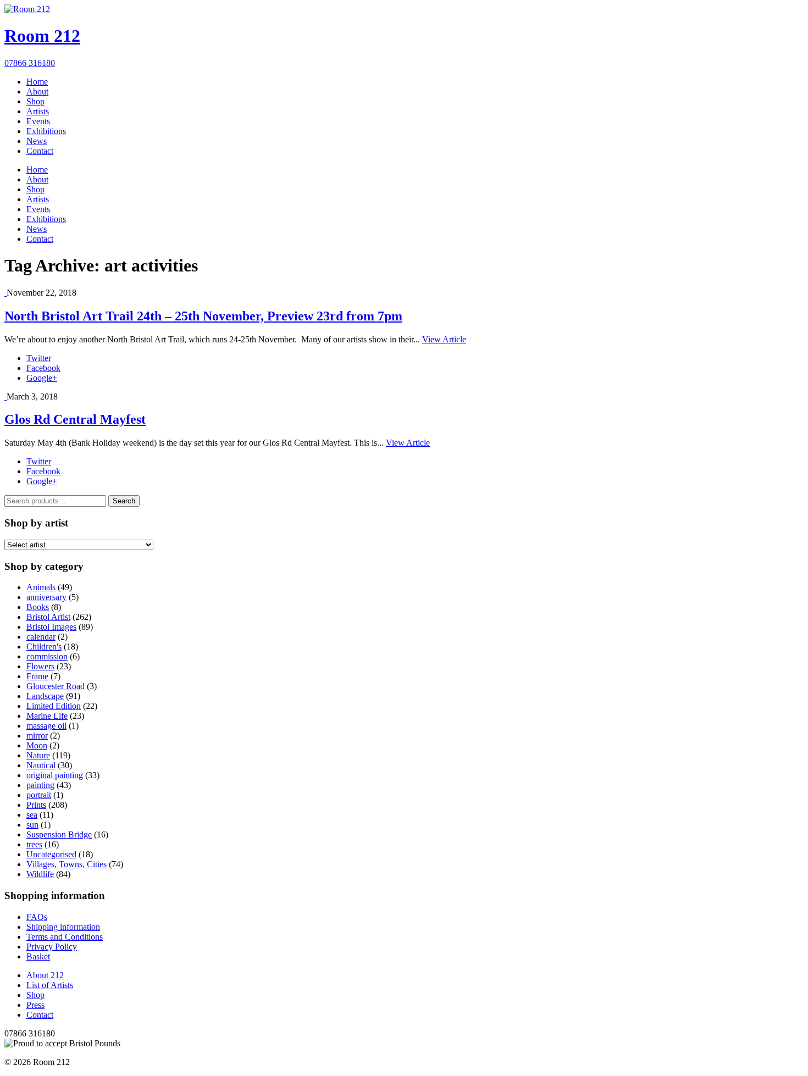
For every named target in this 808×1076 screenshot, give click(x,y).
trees (34, 844)
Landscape (45, 696)
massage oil (46, 725)
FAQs (36, 917)
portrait (38, 795)
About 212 (45, 975)
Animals (41, 587)
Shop (35, 101)
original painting (54, 775)
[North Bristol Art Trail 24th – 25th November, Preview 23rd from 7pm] (5, 292)
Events (38, 121)
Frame (37, 676)
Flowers (40, 666)
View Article (444, 339)
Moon (36, 745)
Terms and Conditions (64, 936)
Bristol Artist (48, 617)
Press (35, 1005)
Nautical (41, 765)
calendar (41, 636)
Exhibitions (46, 131)
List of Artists (49, 985)
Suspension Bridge (59, 834)
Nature (38, 755)
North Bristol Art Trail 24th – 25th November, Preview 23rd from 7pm (203, 316)
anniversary (46, 597)
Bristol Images (51, 626)
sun (32, 824)
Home (37, 81)
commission (47, 656)
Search (124, 501)
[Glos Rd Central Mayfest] (5, 396)
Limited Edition (53, 706)
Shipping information (63, 926)
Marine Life (47, 715)
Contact (39, 151)
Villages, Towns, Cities (66, 864)
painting (40, 785)
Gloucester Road (55, 686)
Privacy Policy (51, 946)
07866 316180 (29, 63)
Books (37, 607)
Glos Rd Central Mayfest (75, 419)
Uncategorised (51, 854)
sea (31, 814)
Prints (36, 804)
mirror (37, 735)
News (36, 141)
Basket (38, 956)
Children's (44, 646)
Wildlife (40, 874)
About (37, 91)
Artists (37, 111)
